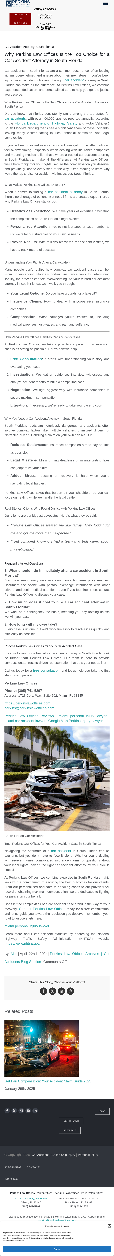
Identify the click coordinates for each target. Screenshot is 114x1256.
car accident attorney (65, 192)
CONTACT (33, 1167)
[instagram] (21, 1110)
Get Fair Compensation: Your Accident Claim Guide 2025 (47, 1081)
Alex (14, 954)
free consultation (46, 670)
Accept (57, 1249)
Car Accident (40, 1154)
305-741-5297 (12, 1167)
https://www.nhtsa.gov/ (22, 943)
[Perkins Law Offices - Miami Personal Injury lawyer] (18, 3)
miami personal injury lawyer (83, 716)
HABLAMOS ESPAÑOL (45, 16)
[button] (109, 1225)
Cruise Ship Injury (64, 1154)
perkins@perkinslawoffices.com (29, 708)
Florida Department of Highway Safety (46, 123)
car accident (74, 80)
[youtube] (28, 1110)
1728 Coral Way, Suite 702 (31, 1198)
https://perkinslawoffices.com (27, 703)
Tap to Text (11, 1178)
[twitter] (14, 1110)
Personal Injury (88, 1154)
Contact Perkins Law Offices (41, 909)
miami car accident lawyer (25, 721)
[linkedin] (35, 1110)
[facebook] (7, 1110)
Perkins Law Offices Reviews (29, 716)
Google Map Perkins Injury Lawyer (75, 721)
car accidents (15, 118)
